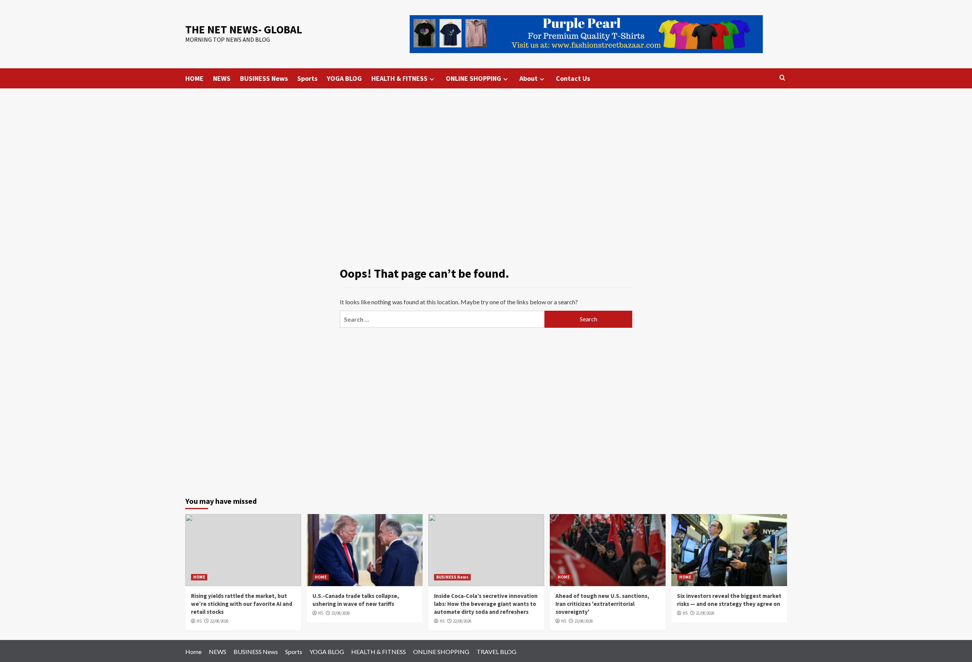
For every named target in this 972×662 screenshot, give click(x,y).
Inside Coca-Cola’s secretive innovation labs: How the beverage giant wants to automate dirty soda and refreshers (486, 603)
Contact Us (573, 78)
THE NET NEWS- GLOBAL (243, 29)
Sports (307, 78)
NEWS (221, 78)
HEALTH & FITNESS (399, 78)
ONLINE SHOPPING (473, 78)
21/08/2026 (705, 613)
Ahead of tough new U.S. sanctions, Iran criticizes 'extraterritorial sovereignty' (602, 603)
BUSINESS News (264, 78)
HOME (194, 78)
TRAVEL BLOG (496, 651)
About (528, 78)
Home (193, 651)
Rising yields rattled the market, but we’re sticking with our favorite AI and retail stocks (241, 603)
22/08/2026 (219, 621)
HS (199, 621)
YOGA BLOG (344, 78)
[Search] (782, 78)
